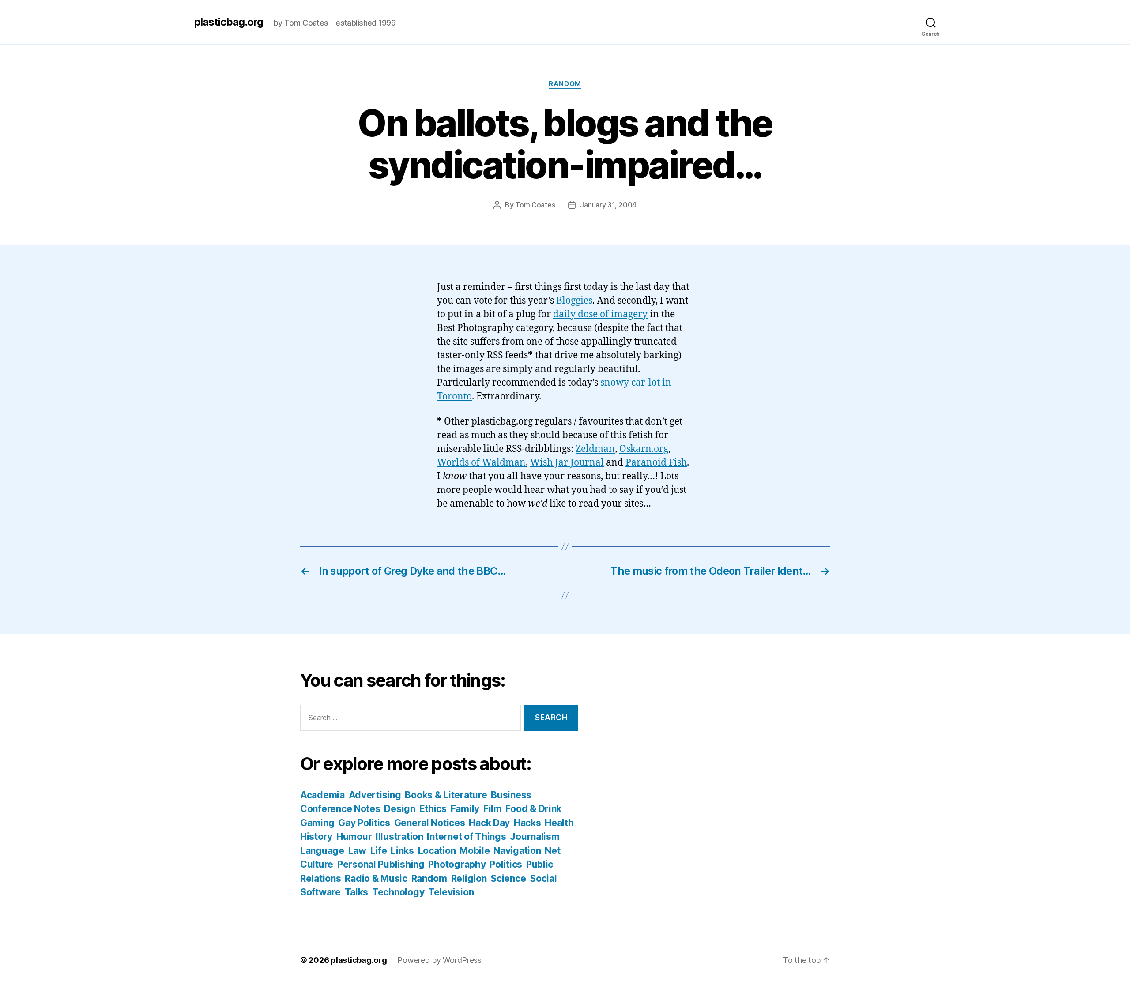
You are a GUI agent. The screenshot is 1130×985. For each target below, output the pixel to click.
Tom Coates (535, 204)
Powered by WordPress (439, 960)
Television (451, 892)
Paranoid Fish (656, 463)
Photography (457, 864)
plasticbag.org (228, 22)
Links (402, 850)
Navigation (517, 850)
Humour (354, 836)
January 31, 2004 (608, 204)
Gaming (317, 822)
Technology (398, 892)
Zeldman (595, 449)
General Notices (429, 822)
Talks (357, 892)
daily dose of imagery (600, 314)
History (316, 836)
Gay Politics (364, 822)
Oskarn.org (643, 449)
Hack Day (489, 822)
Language (322, 850)
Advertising (375, 795)
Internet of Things (466, 836)
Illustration (399, 836)
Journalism (534, 836)
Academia (322, 795)
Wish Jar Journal (567, 463)
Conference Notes (340, 808)
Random (565, 84)
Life (378, 850)
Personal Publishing (381, 864)
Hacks (527, 822)
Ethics (433, 808)
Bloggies (574, 301)
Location (437, 850)
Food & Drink (533, 808)
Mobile (475, 850)
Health (559, 822)
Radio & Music (376, 878)
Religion (469, 878)
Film (492, 808)
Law (357, 850)
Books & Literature (446, 795)
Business (511, 795)
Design (399, 808)
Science (508, 878)
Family (465, 808)
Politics (506, 864)
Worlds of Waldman (481, 463)
